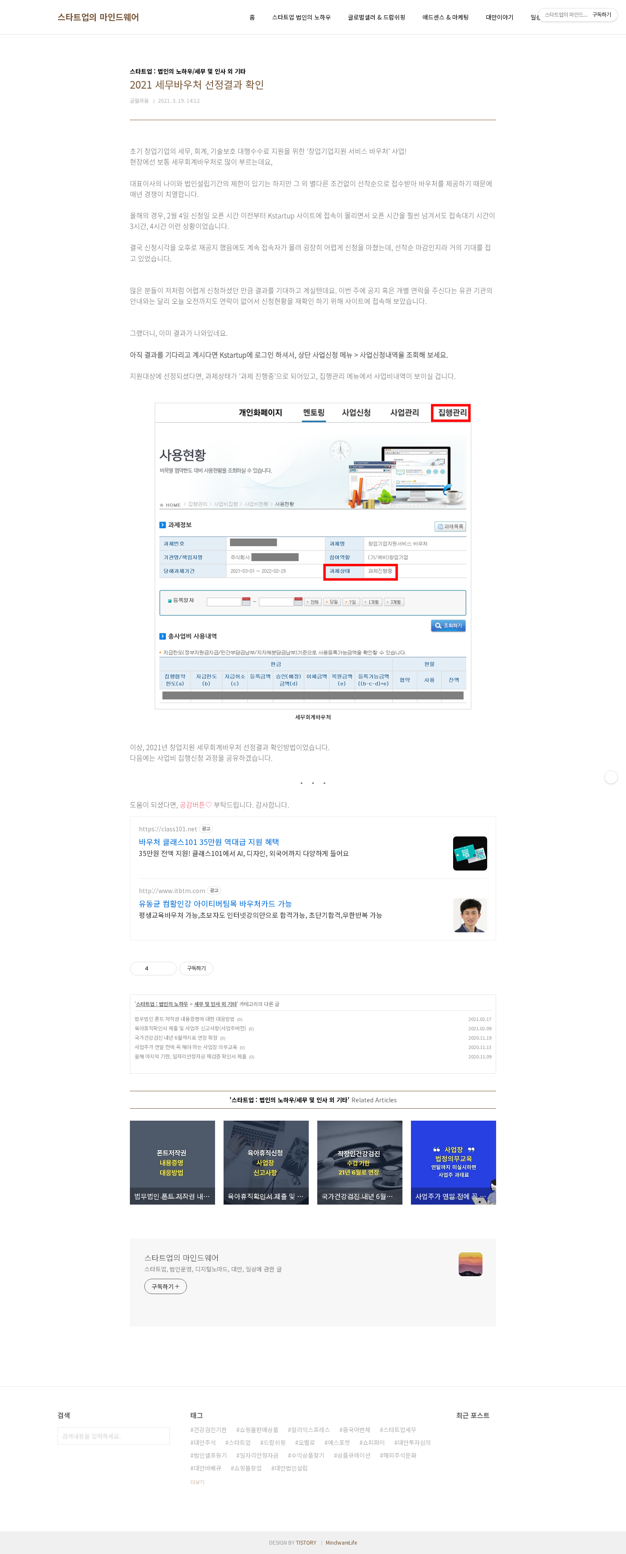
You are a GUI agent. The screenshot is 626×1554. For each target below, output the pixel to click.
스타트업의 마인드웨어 (98, 17)
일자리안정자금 (259, 1455)
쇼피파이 (374, 1442)
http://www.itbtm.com (172, 890)
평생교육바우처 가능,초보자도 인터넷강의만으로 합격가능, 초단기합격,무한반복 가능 (260, 915)
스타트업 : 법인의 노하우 (162, 1003)
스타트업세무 (399, 1429)
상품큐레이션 (353, 1455)
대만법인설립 (291, 1468)
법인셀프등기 (210, 1455)
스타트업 (240, 1442)
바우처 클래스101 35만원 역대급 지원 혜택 (209, 841)
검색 (161, 1436)
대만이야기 (500, 17)
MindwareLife (341, 1542)
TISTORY (306, 1542)
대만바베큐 (207, 1468)
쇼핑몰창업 (248, 1468)
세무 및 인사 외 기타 (215, 1003)
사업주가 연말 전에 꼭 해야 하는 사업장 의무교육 (186, 1046)
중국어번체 (356, 1429)
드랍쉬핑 (275, 1442)
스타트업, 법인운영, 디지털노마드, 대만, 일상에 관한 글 (213, 1269)
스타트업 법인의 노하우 (301, 17)
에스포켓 (339, 1442)
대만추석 (205, 1442)
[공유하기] (156, 968)
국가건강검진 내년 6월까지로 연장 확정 (176, 1037)
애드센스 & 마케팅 (445, 17)
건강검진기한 (210, 1429)
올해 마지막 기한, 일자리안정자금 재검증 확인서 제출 (191, 1056)
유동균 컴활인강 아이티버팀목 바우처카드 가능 (215, 903)
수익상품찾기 (307, 1455)
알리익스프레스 (310, 1429)
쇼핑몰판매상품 (259, 1429)
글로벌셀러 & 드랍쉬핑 (376, 17)
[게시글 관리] (167, 968)
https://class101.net (168, 829)
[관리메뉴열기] (611, 777)
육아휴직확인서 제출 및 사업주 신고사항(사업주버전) (190, 1028)
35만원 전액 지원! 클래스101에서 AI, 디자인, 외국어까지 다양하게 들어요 (244, 853)
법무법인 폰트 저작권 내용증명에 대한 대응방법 (185, 1018)
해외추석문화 (399, 1455)
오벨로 (307, 1442)
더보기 (197, 1481)
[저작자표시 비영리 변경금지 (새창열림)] (224, 968)
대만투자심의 (414, 1442)
